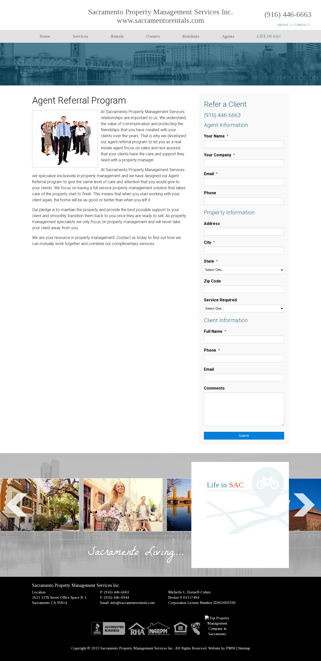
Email (209, 173)
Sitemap (244, 648)
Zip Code (212, 281)
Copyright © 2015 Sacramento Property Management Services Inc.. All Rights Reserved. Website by (148, 648)
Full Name (213, 331)
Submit (244, 436)
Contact (301, 25)
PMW (230, 648)
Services (80, 36)
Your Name (214, 136)
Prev (17, 504)
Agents (228, 36)
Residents (190, 36)
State (209, 261)
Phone (210, 193)
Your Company (217, 155)
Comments (214, 388)
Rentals (117, 36)
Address (212, 223)
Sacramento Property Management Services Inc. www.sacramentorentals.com (160, 16)
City (207, 242)
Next (304, 504)
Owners (153, 36)
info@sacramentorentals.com (133, 603)
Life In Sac (269, 36)
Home (45, 36)
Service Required (220, 300)
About (283, 25)
